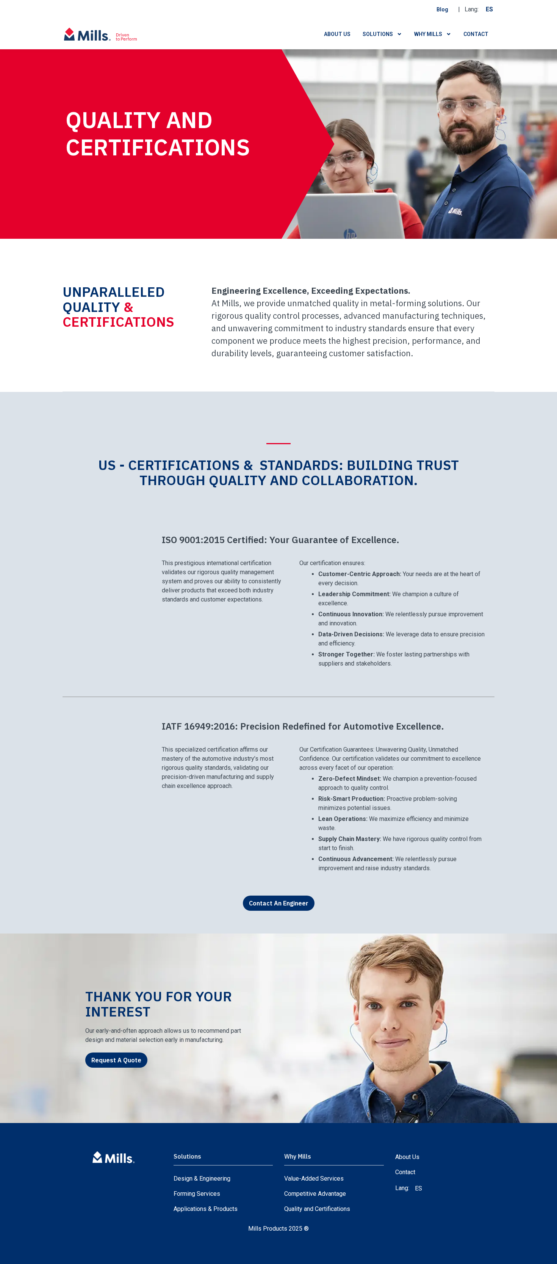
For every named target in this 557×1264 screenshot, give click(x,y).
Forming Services (197, 1193)
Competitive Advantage (315, 1193)
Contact (475, 34)
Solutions (378, 34)
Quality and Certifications (317, 1208)
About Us (337, 34)
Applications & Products (206, 1208)
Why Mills (428, 34)
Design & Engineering (202, 1178)
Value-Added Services (314, 1178)
